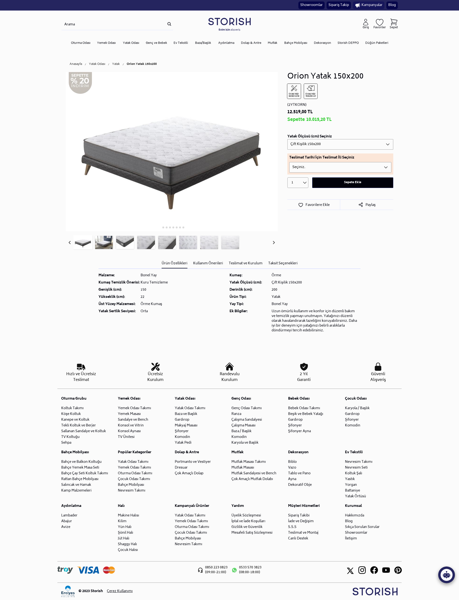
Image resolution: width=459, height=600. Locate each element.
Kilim (122, 521)
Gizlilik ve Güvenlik (246, 527)
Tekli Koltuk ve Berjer (78, 426)
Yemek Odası (106, 43)
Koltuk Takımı (72, 408)
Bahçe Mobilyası (295, 43)
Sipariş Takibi (299, 516)
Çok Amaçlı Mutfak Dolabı (252, 479)
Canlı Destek (298, 539)
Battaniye (352, 491)
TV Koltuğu (70, 437)
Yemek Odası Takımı (134, 408)
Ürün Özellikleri (174, 263)
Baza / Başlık (241, 431)
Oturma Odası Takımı (135, 473)
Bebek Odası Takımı (304, 408)
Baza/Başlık (203, 43)
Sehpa (66, 443)
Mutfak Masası (242, 468)
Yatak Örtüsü (355, 496)
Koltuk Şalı (353, 473)
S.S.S (292, 527)
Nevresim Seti (356, 468)
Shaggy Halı (127, 544)
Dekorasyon (322, 43)
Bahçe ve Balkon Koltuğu (81, 462)
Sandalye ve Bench (133, 420)
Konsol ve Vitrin (131, 426)
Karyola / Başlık (357, 408)
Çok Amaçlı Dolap (189, 473)
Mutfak (272, 43)
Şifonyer (182, 431)
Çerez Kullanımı (120, 591)
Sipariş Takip (338, 5)
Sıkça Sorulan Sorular (362, 527)
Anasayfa (76, 64)
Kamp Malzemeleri (76, 491)
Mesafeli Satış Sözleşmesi (252, 533)
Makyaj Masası (186, 426)
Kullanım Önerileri (208, 263)
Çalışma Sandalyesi (246, 420)
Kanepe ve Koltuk (75, 420)
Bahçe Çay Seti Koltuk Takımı (84, 473)
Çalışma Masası (243, 426)
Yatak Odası (131, 43)
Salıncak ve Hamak (76, 485)
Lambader (69, 516)
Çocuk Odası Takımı (134, 479)
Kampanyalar (371, 5)
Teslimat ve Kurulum (245, 263)
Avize (65, 527)
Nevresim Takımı (131, 491)
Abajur (66, 521)
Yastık (350, 479)
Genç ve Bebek (156, 43)
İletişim (351, 539)
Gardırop (182, 420)
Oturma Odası (80, 43)
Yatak (116, 64)
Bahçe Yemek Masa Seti (80, 468)
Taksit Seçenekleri (283, 263)
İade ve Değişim (301, 521)
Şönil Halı (125, 533)
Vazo (292, 468)
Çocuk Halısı (128, 550)
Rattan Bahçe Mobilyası (79, 479)
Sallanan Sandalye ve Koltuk (83, 431)
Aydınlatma (226, 43)
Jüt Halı (123, 539)
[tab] (160, 227)
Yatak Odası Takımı (190, 408)
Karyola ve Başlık (244, 443)
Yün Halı (124, 527)
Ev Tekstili (181, 43)
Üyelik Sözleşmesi (246, 516)
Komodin (182, 437)
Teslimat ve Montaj (303, 533)
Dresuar (181, 468)
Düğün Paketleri (376, 43)
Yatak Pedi (183, 443)
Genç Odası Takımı (246, 408)
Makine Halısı (128, 516)
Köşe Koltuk (71, 414)
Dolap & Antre (251, 43)
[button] (83, 242)
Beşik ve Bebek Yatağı (305, 414)
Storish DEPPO (348, 43)
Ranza (236, 414)
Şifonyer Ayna (299, 431)
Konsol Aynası (129, 431)
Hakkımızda (354, 516)
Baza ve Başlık (186, 414)
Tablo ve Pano (299, 473)
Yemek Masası (129, 414)
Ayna (292, 479)
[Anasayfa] (229, 24)
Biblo (292, 462)
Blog (392, 5)
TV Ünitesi (126, 437)
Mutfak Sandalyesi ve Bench (253, 473)
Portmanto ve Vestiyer (193, 462)
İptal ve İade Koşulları (248, 521)
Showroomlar (311, 5)
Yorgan (351, 485)
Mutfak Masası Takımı (248, 462)
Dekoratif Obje (300, 485)
